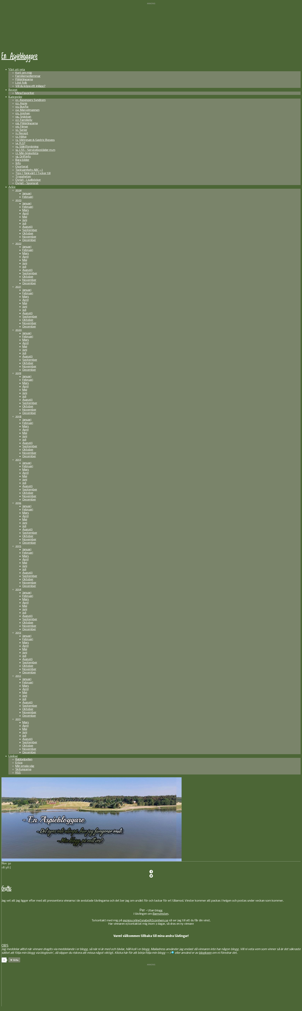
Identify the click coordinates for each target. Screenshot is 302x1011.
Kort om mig (23, 73)
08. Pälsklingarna (26, 123)
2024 (18, 190)
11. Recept (21, 133)
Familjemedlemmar (28, 76)
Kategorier (15, 96)
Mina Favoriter (24, 93)
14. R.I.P (20, 143)
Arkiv (12, 187)
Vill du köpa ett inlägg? (30, 86)
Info (18, 163)
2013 (18, 632)
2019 (18, 373)
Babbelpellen (23, 759)
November (29, 237)
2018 (18, 416)
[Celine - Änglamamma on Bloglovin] (172, 953)
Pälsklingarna (24, 79)
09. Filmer (21, 126)
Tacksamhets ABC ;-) (29, 170)
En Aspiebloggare (19, 56)
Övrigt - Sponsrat (26, 183)
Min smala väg (24, 766)
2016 (18, 503)
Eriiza (18, 763)
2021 (18, 287)
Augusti (27, 227)
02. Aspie (21, 103)
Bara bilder (22, 160)
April (25, 213)
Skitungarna (23, 769)
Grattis (6, 889)
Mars (25, 210)
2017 (18, 459)
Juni (24, 220)
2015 (18, 546)
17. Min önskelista (26, 153)
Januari (26, 193)
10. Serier (21, 130)
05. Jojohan (22, 113)
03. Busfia (21, 107)
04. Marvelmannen (27, 110)
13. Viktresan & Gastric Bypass (35, 140)
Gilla (15, 960)
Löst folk (21, 83)
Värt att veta (16, 69)
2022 (18, 243)
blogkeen (205, 953)
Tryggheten (23, 176)
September (29, 230)
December (29, 240)
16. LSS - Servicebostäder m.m (35, 150)
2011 (18, 719)
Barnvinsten (160, 914)
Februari (27, 197)
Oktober (27, 233)
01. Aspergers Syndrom (30, 100)
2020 (18, 330)
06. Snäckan (23, 117)
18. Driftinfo (23, 156)
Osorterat (21, 166)
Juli (24, 223)
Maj (24, 217)
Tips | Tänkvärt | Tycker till (33, 173)
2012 (18, 676)
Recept (12, 89)
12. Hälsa (20, 136)
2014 (18, 589)
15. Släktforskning (27, 146)
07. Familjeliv (23, 120)
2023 (18, 200)
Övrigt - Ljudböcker (28, 180)
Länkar (13, 756)
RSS (18, 772)
